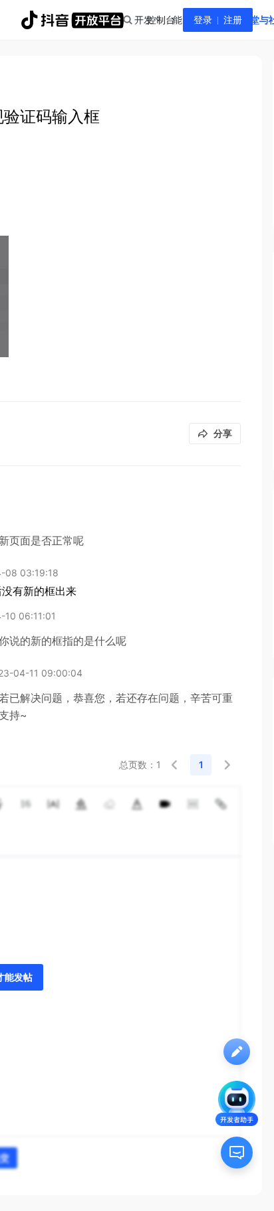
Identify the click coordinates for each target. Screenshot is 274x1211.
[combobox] (127, 20)
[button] (174, 764)
